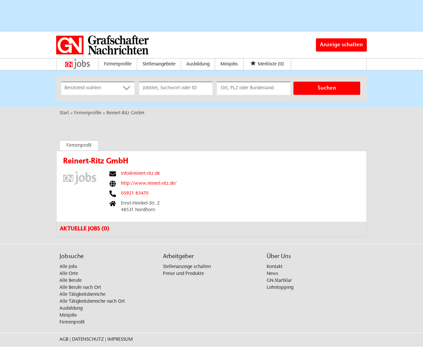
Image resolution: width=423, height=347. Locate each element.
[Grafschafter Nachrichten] (102, 45)
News (272, 274)
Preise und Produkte (183, 274)
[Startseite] (79, 64)
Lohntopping (280, 288)
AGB (63, 339)
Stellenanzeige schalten (187, 267)
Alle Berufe (70, 281)
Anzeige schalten (341, 45)
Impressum (120, 339)
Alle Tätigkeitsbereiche (82, 294)
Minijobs (229, 64)
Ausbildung (198, 64)
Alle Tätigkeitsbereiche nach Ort (92, 301)
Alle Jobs (68, 267)
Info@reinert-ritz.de (140, 173)
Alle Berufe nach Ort (80, 288)
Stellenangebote (158, 64)
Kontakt (275, 267)
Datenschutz (88, 339)
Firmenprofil (79, 145)
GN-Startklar (279, 281)
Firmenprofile (118, 64)
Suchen (327, 88)
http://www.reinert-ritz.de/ (148, 183)
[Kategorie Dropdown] (128, 88)
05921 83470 (134, 193)
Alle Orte (68, 274)
